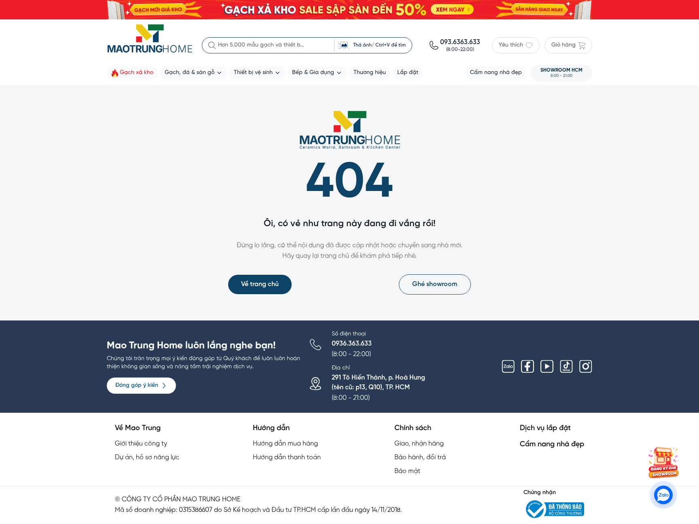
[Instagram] (585, 366)
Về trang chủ (260, 284)
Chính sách (412, 428)
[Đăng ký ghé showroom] (663, 462)
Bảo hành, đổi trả (420, 457)
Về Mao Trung (138, 428)
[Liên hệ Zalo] (663, 495)
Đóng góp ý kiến (136, 385)
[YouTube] (546, 366)
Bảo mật (407, 471)
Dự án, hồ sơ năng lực (147, 457)
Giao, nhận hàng (419, 443)
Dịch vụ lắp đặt (545, 428)
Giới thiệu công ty (141, 443)
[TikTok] (566, 366)
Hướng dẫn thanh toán (287, 457)
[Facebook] (527, 366)
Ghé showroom (435, 284)
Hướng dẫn (271, 428)
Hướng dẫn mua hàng (285, 443)
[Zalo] (508, 366)
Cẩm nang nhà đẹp (552, 444)
